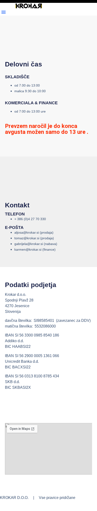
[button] (3, 12)
